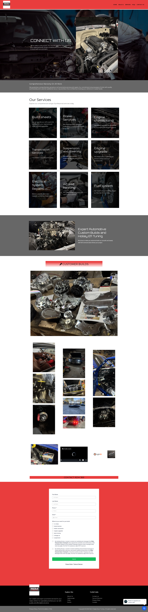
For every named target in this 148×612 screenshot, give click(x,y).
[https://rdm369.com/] (46, 589)
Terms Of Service (97, 598)
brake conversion (59, 528)
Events (69, 602)
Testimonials (70, 598)
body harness (58, 526)
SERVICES (128, 4)
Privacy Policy (69, 564)
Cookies (94, 602)
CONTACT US (140, 4)
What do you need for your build (61, 521)
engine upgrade (58, 531)
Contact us (95, 596)
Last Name (55, 501)
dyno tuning (57, 533)
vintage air (57, 535)
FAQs (133, 4)
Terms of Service (78, 564)
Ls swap (56, 524)
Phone (54, 508)
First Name (55, 494)
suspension (57, 537)
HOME (115, 4)
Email (54, 514)
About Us (121, 4)
